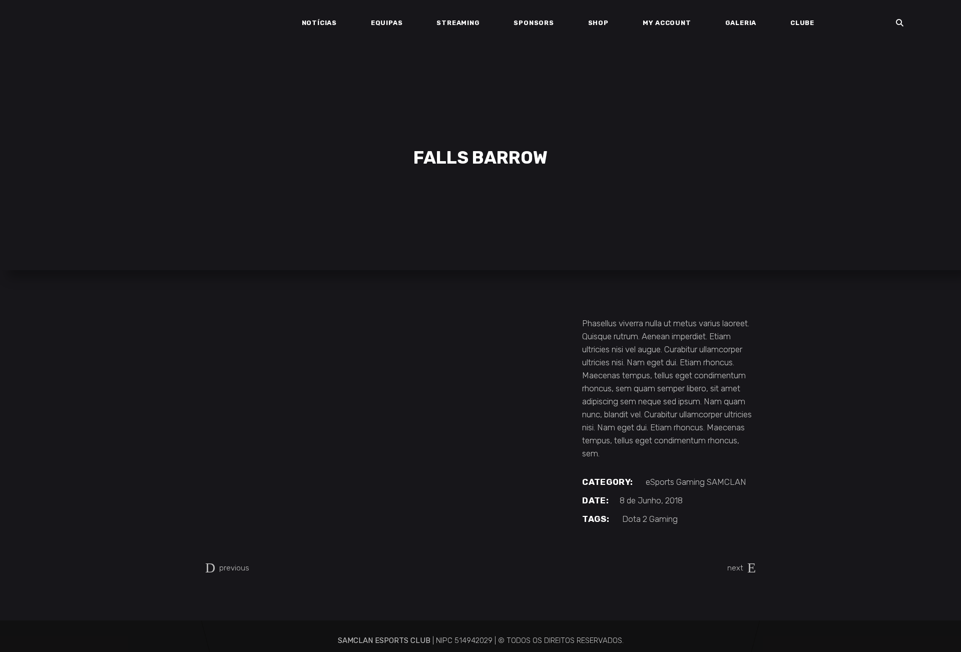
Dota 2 (634, 519)
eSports (660, 482)
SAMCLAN (726, 482)
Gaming (690, 482)
